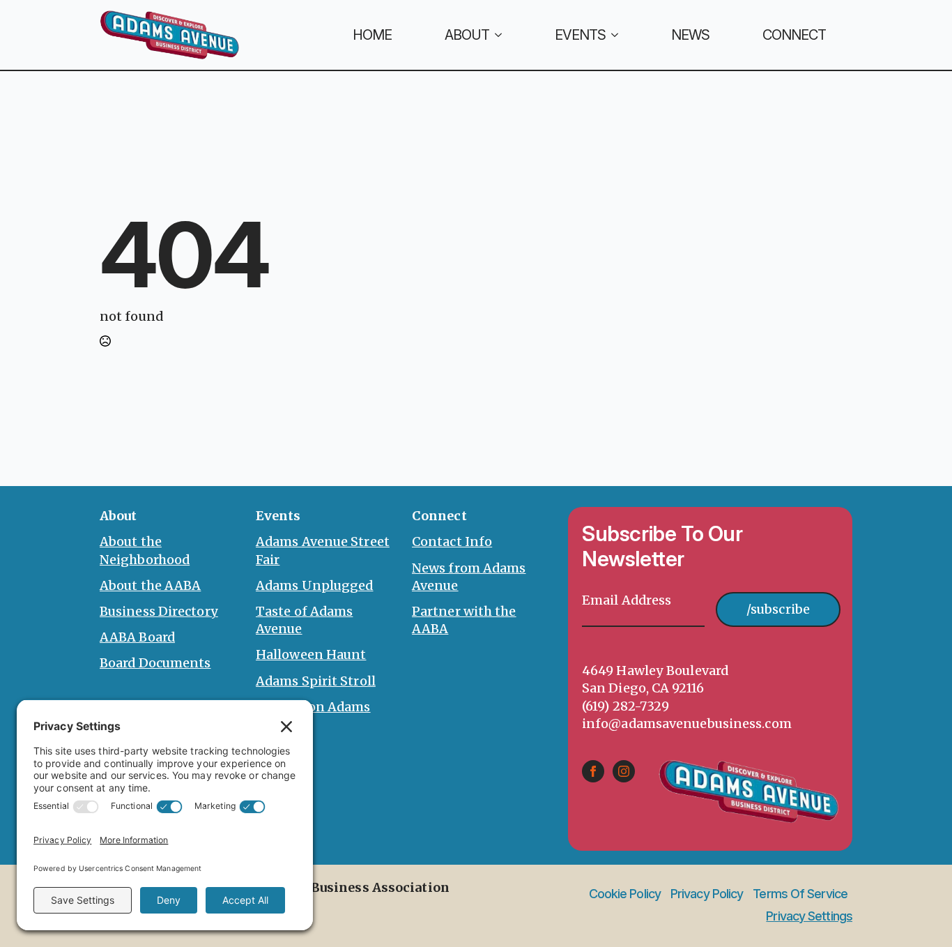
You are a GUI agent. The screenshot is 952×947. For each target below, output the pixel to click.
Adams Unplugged (315, 585)
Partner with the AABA (464, 620)
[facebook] (593, 771)
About (467, 34)
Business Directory (159, 611)
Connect (794, 34)
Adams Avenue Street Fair (323, 550)
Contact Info (452, 541)
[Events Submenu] (625, 35)
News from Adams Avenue (469, 576)
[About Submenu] (508, 35)
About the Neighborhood (145, 550)
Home (372, 34)
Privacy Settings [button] (809, 916)
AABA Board (137, 637)
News (690, 34)
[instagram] (624, 771)
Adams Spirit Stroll (316, 681)
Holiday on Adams (313, 707)
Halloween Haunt (311, 654)
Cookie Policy (625, 894)
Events (580, 34)
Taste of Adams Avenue (304, 620)
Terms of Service (800, 894)
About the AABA (150, 585)
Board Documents (155, 663)
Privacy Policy (706, 894)
